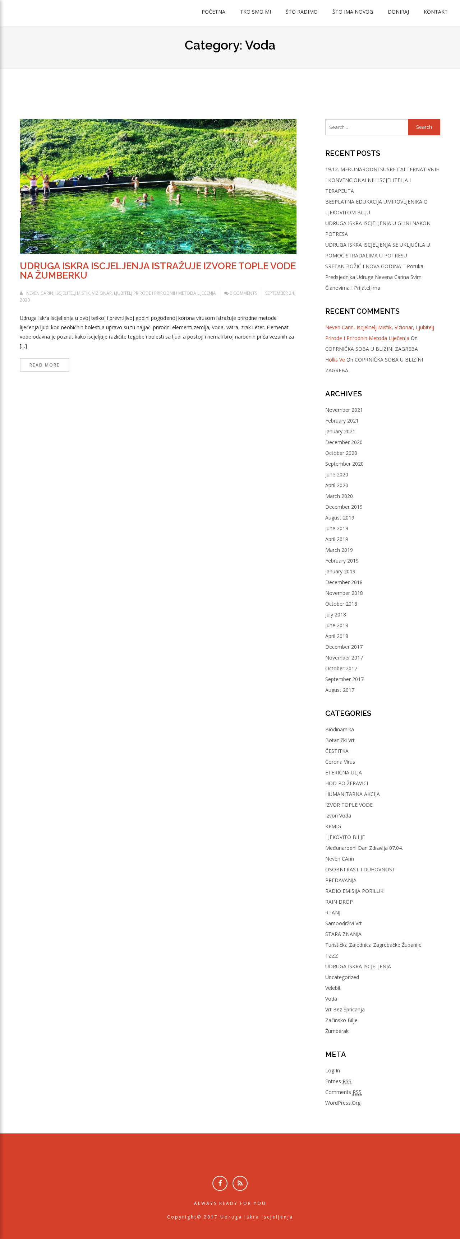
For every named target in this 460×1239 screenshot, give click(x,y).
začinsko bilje (341, 1020)
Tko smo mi (255, 11)
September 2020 (344, 463)
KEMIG (333, 826)
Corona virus (340, 761)
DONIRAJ (398, 11)
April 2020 (336, 485)
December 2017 (344, 646)
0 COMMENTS (243, 293)
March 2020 (339, 496)
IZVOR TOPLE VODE (349, 804)
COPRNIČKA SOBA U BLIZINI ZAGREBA (371, 348)
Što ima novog (352, 11)
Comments (343, 1092)
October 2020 (341, 453)
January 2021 (340, 431)
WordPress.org (342, 1102)
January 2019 (340, 571)
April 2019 (336, 539)
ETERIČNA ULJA (343, 772)
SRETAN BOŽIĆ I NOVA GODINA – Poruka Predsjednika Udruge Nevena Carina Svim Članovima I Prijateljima (374, 277)
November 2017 (344, 657)
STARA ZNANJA (343, 934)
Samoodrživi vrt (343, 923)
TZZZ (331, 955)
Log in (332, 1070)
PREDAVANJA (340, 880)
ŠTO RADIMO (302, 11)
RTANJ (332, 912)
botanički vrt (340, 740)
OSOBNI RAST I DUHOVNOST (360, 869)
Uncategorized (342, 977)
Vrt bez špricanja (345, 1009)
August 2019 (339, 517)
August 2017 (339, 689)
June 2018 (336, 625)
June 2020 (336, 474)
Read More (44, 365)
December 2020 (344, 442)
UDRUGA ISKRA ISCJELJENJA (358, 966)
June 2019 (336, 528)
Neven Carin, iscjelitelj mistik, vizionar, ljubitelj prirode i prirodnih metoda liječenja (121, 293)
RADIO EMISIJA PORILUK (354, 891)
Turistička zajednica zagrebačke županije (373, 944)
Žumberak (337, 1031)
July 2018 (335, 614)
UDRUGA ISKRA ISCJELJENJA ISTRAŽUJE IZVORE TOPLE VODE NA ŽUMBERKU (158, 271)
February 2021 (342, 420)
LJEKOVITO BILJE (345, 837)
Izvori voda (338, 815)
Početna (213, 11)
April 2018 (336, 636)
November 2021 (344, 409)
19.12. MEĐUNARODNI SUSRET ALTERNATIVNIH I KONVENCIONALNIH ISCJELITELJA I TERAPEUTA (382, 180)
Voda (331, 998)
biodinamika (339, 729)
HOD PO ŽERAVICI (346, 783)
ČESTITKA (337, 750)
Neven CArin (339, 858)
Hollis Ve (335, 359)
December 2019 (344, 506)
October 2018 (341, 603)
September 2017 (344, 679)
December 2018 (344, 582)
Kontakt (436, 11)
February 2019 (342, 560)
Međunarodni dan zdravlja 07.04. (364, 847)
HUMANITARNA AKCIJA (352, 794)
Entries (338, 1081)
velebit (333, 987)
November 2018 (344, 593)
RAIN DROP (339, 901)
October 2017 (341, 668)
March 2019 (339, 549)
